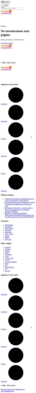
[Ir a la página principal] (16, 24)
